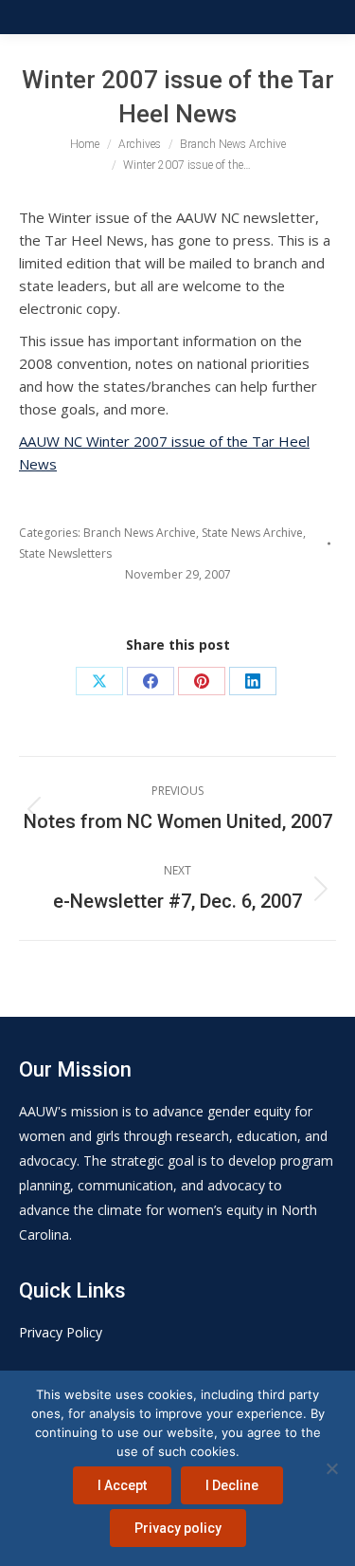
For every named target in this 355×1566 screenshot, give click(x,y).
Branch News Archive (139, 533)
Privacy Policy (60, 1332)
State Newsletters (65, 553)
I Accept (122, 1485)
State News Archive (252, 533)
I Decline (231, 1485)
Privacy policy (178, 1528)
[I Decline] (331, 1468)
